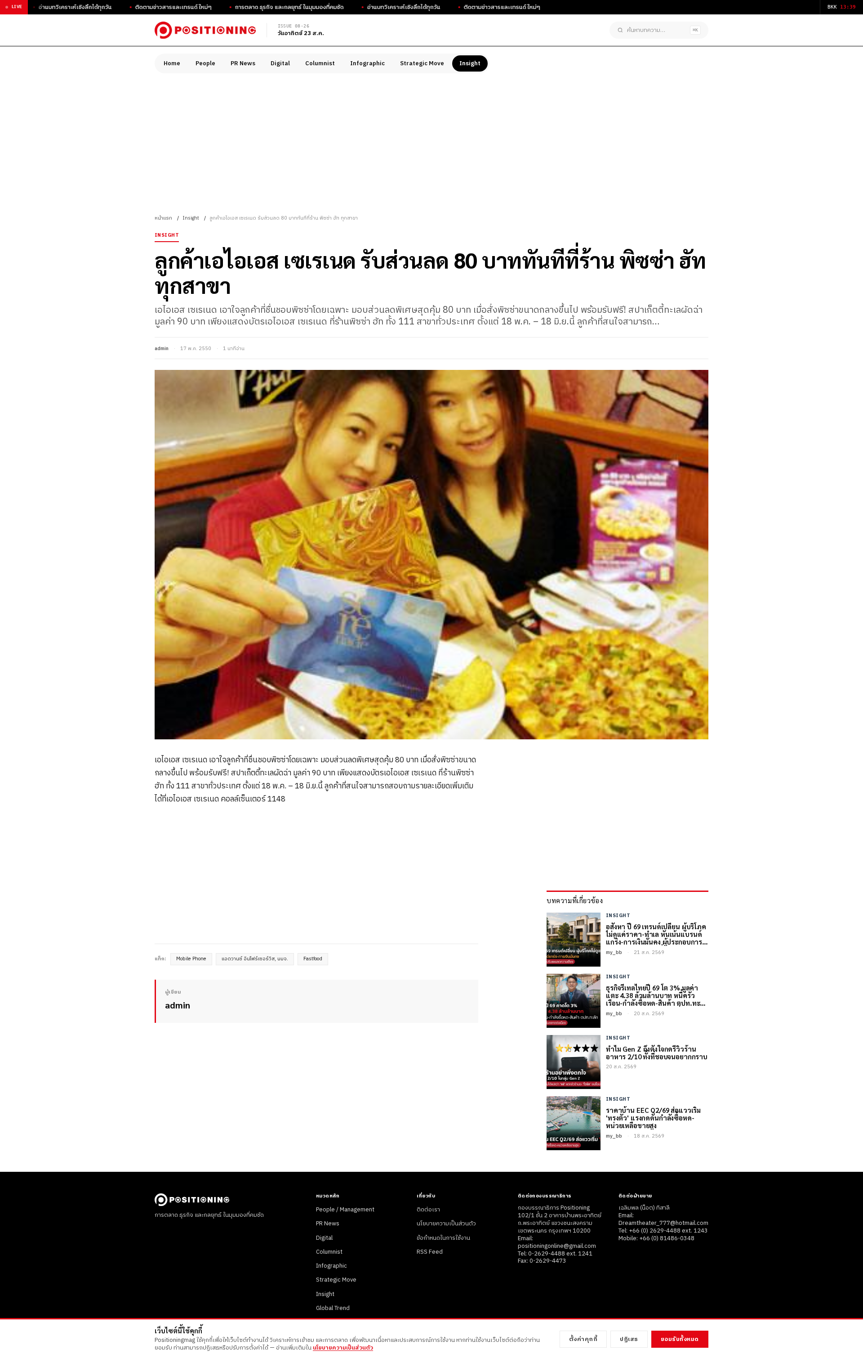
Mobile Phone (191, 959)
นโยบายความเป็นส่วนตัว (446, 1223)
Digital (280, 63)
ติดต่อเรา (428, 1210)
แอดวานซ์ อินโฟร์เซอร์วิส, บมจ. (255, 959)
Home (172, 63)
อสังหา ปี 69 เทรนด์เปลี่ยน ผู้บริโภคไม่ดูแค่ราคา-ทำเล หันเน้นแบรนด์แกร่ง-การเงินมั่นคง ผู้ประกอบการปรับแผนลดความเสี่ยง (656, 934)
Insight (469, 63)
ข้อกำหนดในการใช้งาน (443, 1238)
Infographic (367, 63)
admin (162, 349)
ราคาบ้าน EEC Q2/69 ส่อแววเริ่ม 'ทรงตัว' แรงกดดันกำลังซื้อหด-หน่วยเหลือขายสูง (653, 1118)
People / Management (345, 1210)
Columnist (320, 63)
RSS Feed (430, 1252)
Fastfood (312, 959)
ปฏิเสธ (629, 1339)
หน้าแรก (163, 218)
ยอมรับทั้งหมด (680, 1339)
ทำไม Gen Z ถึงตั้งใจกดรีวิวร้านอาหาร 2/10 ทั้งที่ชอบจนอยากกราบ (656, 1053)
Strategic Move (422, 63)
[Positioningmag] (205, 30)
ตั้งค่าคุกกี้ (583, 1339)
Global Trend (333, 1308)
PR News (243, 63)
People (205, 63)
